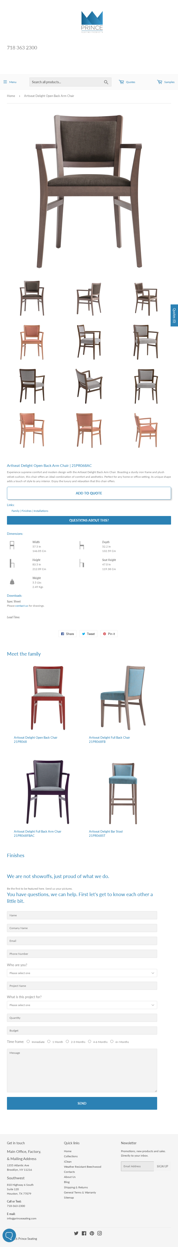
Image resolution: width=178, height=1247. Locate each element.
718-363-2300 (16, 1206)
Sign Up (162, 1166)
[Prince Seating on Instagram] (99, 1234)
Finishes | (27, 511)
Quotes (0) (174, 315)
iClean (68, 1161)
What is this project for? (24, 997)
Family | (16, 511)
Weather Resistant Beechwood (82, 1166)
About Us (70, 1177)
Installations (41, 511)
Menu (12, 82)
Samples (169, 82)
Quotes (130, 82)
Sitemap (69, 1197)
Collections (71, 1156)
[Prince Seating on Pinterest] (91, 1234)
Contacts (69, 1171)
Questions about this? (89, 520)
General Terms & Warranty (80, 1192)
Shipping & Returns (76, 1187)
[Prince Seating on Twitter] (76, 1234)
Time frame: (16, 1042)
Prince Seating (27, 1239)
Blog (67, 1182)
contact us (21, 605)
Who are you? (17, 965)
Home (11, 96)
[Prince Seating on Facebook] (84, 1234)
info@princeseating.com (21, 1218)
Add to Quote (89, 493)
